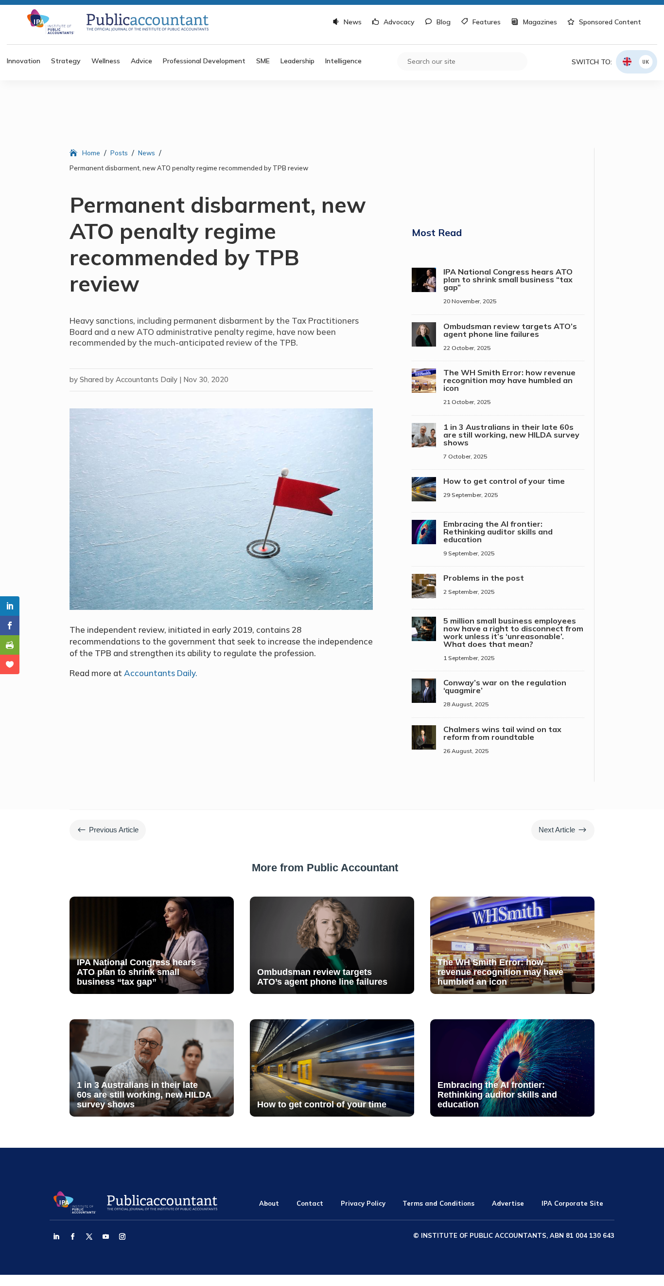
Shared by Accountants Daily (128, 379)
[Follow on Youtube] (105, 1237)
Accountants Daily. (160, 673)
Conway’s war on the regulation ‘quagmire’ (504, 686)
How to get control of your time (504, 481)
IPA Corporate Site (572, 1203)
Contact (310, 1203)
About (269, 1203)
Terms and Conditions (438, 1203)
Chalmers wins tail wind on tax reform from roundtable (502, 733)
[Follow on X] (89, 1237)
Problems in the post (483, 578)
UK (645, 61)
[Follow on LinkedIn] (56, 1237)
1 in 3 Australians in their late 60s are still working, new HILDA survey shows (511, 434)
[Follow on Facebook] (72, 1237)
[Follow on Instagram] (122, 1237)
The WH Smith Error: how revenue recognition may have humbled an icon (509, 380)
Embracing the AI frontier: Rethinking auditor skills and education (498, 531)
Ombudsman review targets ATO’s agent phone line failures (510, 330)
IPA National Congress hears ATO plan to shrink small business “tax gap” (508, 279)
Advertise (508, 1203)
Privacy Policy (363, 1203)
